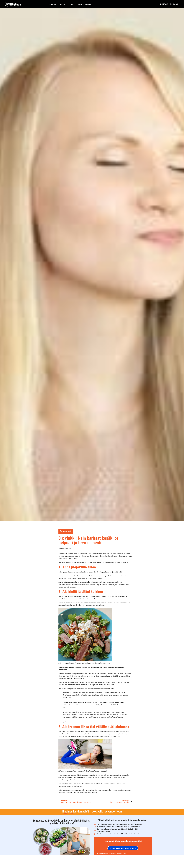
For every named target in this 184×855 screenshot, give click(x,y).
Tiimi (72, 4)
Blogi (63, 4)
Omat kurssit (84, 4)
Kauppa (53, 4)
